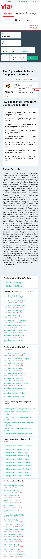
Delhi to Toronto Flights (13, 535)
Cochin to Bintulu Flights (13, 286)
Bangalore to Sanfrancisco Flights (16, 359)
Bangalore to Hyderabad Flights (15, 325)
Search (33, 58)
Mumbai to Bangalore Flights (14, 525)
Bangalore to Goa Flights (13, 315)
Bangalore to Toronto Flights (15, 354)
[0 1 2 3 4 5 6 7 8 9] (13, 60)
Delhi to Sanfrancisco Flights (14, 554)
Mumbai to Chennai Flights (14, 530)
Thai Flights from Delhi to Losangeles (18, 446)
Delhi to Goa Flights (11, 520)
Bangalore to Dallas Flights (14, 368)
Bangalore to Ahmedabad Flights (16, 330)
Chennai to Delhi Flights (12, 510)
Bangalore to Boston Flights (14, 373)
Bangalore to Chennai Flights (14, 340)
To (3, 41)
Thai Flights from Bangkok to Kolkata (18, 476)
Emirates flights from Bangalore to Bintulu (17, 413)
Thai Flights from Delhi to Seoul (16, 472)
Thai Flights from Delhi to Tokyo (16, 452)
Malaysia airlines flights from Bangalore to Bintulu (18, 424)
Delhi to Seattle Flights (12, 549)
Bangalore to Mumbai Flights (14, 306)
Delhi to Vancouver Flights (13, 539)
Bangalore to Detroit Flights (14, 393)
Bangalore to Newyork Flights (15, 388)
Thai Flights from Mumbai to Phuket (17, 469)
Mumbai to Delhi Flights (13, 490)
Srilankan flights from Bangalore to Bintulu (17, 429)
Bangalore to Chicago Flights (14, 378)
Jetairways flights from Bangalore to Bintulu (17, 418)
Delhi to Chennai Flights (12, 495)
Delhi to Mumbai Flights (13, 505)
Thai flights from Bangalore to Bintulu (18, 434)
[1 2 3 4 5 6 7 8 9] (5, 60)
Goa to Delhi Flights (11, 500)
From (4, 34)
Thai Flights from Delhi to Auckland (17, 466)
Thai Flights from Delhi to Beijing (16, 456)
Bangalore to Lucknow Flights (15, 320)
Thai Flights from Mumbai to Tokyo (17, 449)
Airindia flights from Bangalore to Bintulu (19, 408)
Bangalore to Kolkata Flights (14, 301)
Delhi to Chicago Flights (12, 544)
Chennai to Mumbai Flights (14, 515)
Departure (6, 49)
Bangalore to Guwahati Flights (15, 335)
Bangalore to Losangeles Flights (16, 383)
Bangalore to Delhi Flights (13, 296)
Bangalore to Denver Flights (14, 396)
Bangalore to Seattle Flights (14, 364)
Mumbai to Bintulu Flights (13, 283)
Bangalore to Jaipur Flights (13, 311)
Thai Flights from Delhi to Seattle (16, 459)
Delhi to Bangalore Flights (13, 485)
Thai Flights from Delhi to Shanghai (17, 462)
